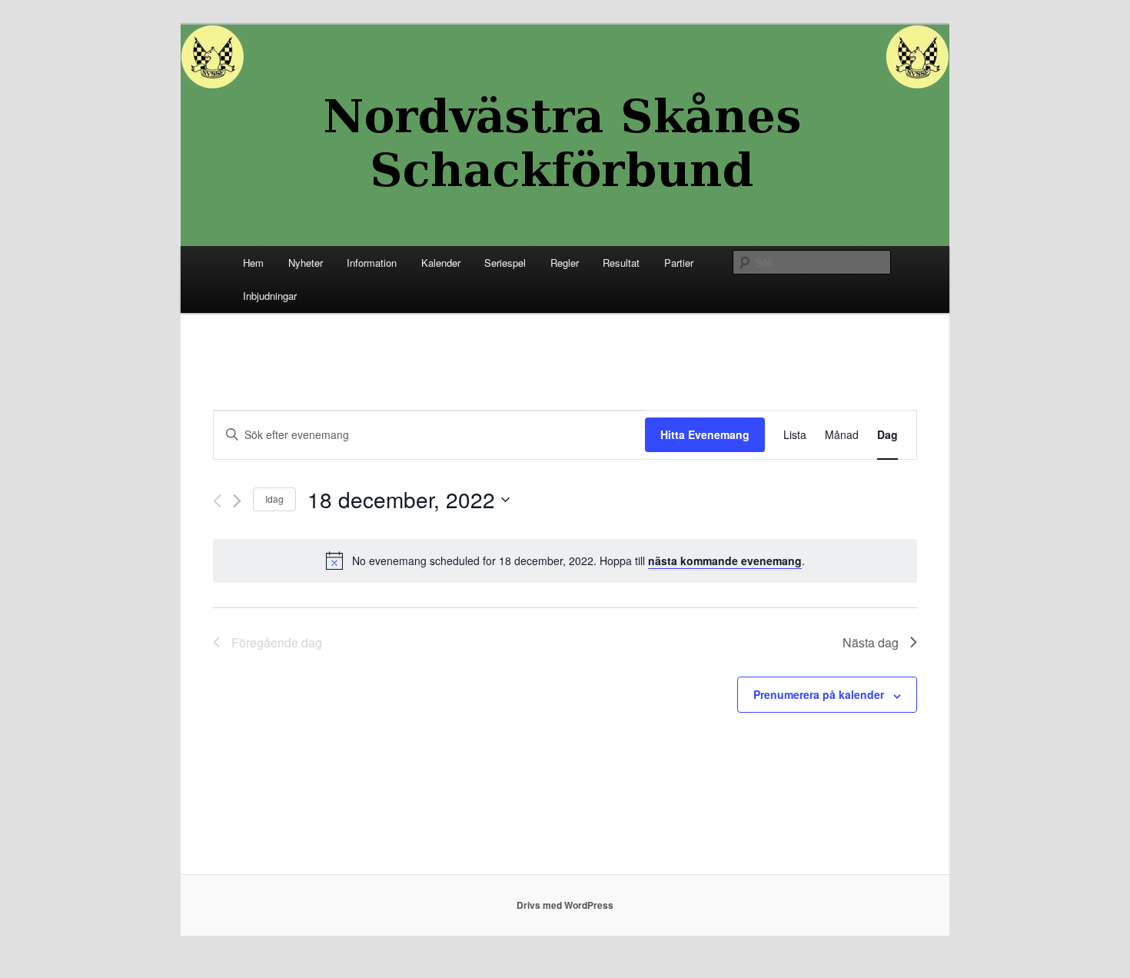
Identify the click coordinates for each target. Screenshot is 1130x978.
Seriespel (505, 262)
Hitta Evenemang (704, 434)
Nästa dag (871, 642)
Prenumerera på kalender (818, 694)
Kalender (440, 262)
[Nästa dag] (237, 501)
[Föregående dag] (217, 501)
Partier (678, 262)
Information (372, 262)
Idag (274, 498)
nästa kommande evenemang (725, 560)
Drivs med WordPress (565, 905)
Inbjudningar (270, 295)
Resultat (621, 262)
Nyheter (305, 262)
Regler (564, 262)
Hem (253, 262)
